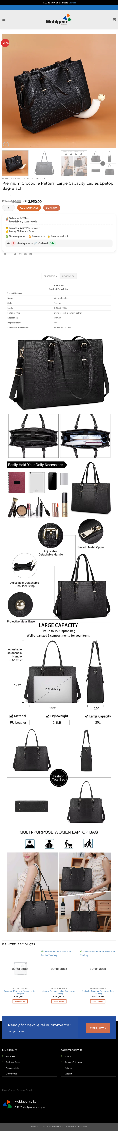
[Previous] (8, 91)
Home (5, 178)
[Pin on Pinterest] (25, 254)
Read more (20, 1001)
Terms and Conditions (76, 1126)
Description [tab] (50, 276)
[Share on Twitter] (15, 254)
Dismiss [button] (72, 2)
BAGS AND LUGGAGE (21, 178)
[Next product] (4, 195)
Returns (68, 1068)
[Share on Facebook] (10, 254)
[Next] (110, 91)
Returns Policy (55, 1126)
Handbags (39, 178)
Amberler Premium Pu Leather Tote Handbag (98, 992)
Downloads (11, 1073)
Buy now (51, 207)
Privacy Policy (38, 1126)
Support (68, 1073)
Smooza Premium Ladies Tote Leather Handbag (59, 992)
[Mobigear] (59, 19)
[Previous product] (10, 195)
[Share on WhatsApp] (4, 254)
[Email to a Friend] (20, 254)
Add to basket (29, 207)
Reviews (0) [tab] (68, 276)
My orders (10, 1056)
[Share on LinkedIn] (30, 254)
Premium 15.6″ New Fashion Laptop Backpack (20, 992)
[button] (4, 19)
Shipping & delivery (73, 1062)
